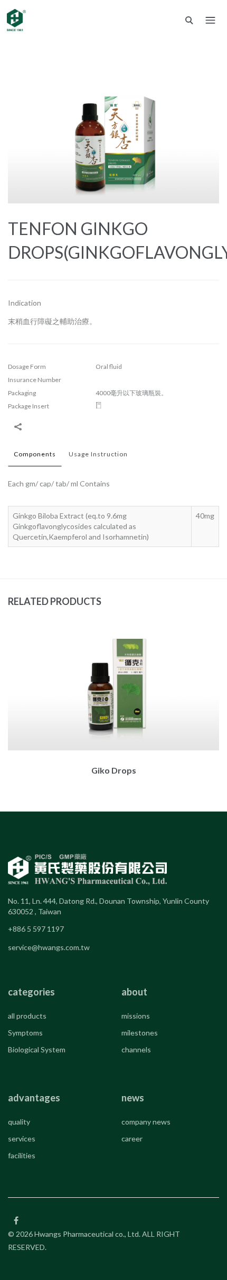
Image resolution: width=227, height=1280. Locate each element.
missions (135, 1015)
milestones (139, 1032)
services (21, 1138)
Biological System (36, 1049)
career (132, 1138)
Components (35, 454)
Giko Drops (113, 770)
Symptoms (25, 1032)
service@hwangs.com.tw (49, 947)
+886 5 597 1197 (36, 928)
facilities (21, 1155)
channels (136, 1049)
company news (146, 1121)
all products (27, 1015)
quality (19, 1121)
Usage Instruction (98, 454)
